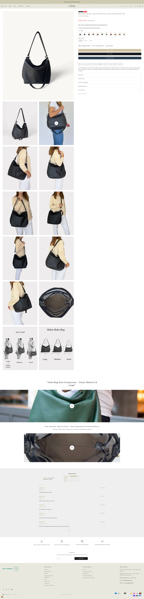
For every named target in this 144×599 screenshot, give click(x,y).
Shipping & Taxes (47, 571)
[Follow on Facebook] (3, 589)
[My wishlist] (140, 6)
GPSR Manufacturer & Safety (88, 577)
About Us (28, 6)
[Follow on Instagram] (6, 589)
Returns (46, 573)
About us (84, 569)
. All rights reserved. (68, 594)
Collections (21, 6)
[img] (42, 488)
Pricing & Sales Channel (87, 571)
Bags (10, 6)
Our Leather (46, 583)
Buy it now (110, 53)
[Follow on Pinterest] (9, 589)
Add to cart (110, 50)
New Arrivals (4, 6)
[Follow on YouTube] (12, 589)
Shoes (14, 6)
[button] (81, 16)
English (130, 6)
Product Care (47, 581)
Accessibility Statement (87, 575)
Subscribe (81, 558)
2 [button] (70, 530)
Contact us (46, 569)
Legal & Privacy (86, 573)
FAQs (45, 579)
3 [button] (72, 530)
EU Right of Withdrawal (49, 585)
